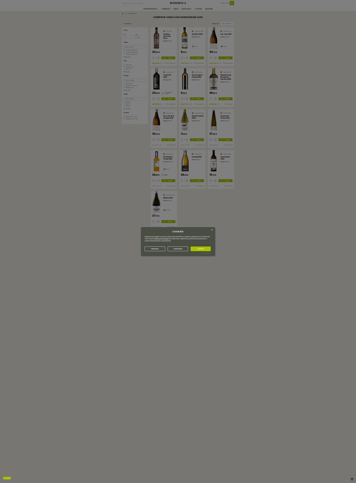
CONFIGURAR (177, 249)
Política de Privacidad (161, 238)
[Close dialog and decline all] (211, 230)
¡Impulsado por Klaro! (206, 253)
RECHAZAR (155, 249)
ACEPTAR (201, 249)
